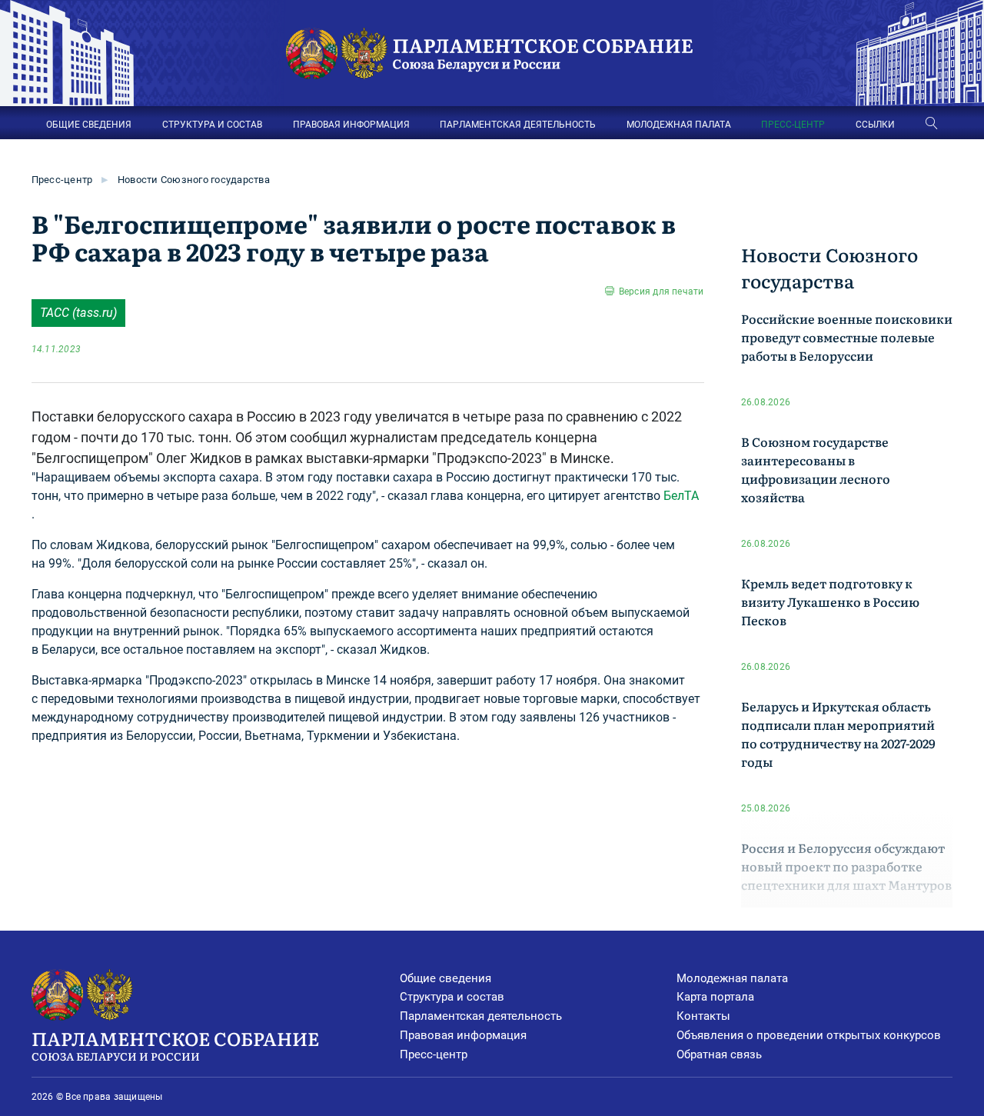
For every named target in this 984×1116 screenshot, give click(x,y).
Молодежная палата (732, 978)
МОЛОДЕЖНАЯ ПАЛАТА (679, 124)
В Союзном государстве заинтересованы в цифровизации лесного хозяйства (815, 469)
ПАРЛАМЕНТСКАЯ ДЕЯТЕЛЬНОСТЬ (518, 124)
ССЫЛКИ (875, 124)
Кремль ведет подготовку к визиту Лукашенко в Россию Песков (830, 601)
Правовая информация (463, 1035)
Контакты (703, 1016)
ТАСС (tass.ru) (78, 312)
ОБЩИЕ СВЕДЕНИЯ (88, 124)
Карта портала (715, 997)
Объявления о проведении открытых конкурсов (808, 1035)
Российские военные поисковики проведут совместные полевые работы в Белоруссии (846, 337)
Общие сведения (445, 978)
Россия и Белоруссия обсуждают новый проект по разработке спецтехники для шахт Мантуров (846, 866)
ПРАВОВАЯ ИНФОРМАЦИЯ (351, 124)
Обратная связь (719, 1054)
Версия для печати (661, 291)
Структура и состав (452, 997)
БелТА (681, 495)
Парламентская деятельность (481, 1016)
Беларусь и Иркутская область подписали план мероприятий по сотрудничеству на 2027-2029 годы (838, 734)
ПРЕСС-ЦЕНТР (793, 124)
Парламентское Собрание (175, 1044)
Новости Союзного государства (194, 179)
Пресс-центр (62, 179)
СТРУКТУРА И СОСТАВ (212, 124)
